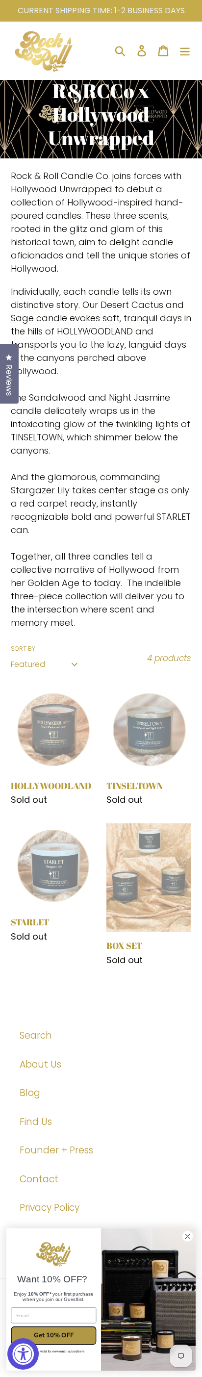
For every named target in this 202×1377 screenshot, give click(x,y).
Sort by (23, 648)
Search (36, 1035)
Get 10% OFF (53, 1335)
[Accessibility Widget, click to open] (23, 1354)
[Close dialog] (187, 1236)
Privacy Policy (49, 1207)
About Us (40, 1064)
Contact (39, 1179)
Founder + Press (56, 1150)
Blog (30, 1092)
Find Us (36, 1121)
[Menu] (185, 51)
